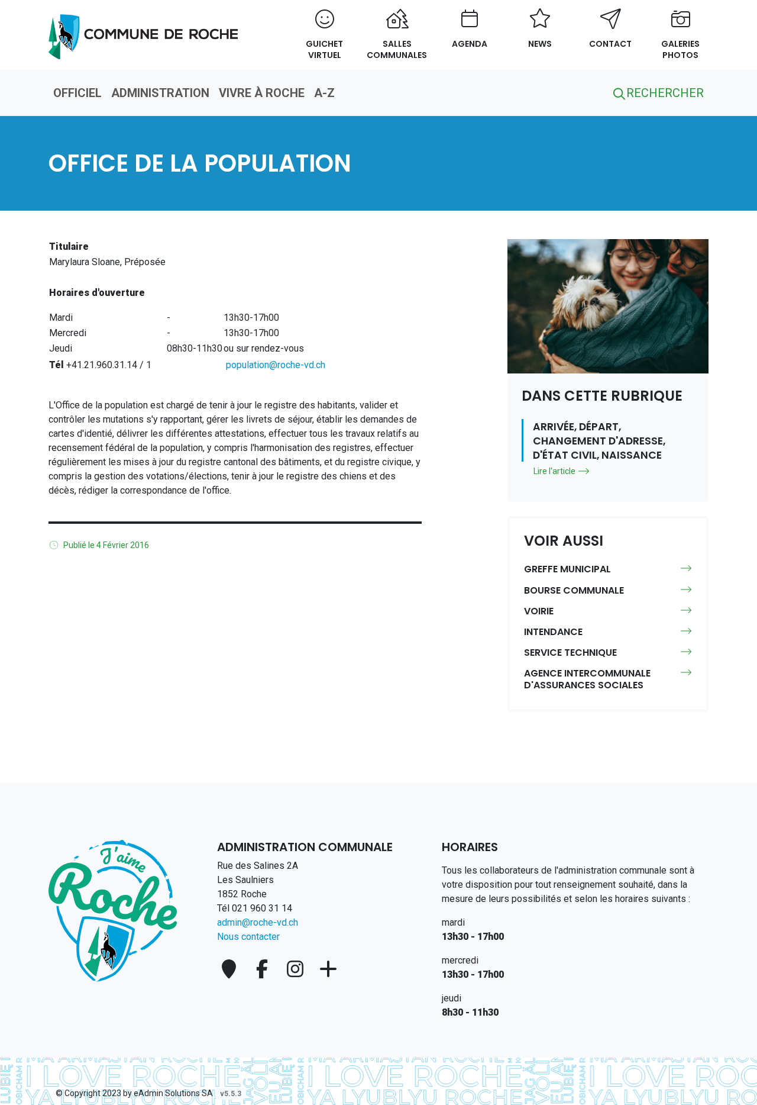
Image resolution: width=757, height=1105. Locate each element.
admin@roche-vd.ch (257, 922)
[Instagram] (297, 969)
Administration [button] (160, 93)
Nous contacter (248, 936)
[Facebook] (264, 969)
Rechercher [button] (663, 93)
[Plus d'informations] (328, 969)
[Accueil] (112, 910)
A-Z (324, 93)
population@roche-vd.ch (275, 365)
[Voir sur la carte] (231, 969)
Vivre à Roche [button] (262, 93)
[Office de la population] (143, 30)
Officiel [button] (77, 93)
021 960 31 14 (262, 908)
